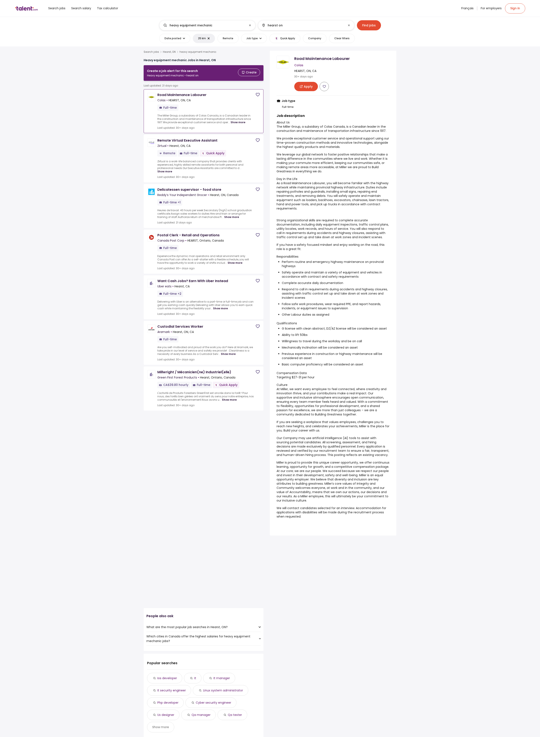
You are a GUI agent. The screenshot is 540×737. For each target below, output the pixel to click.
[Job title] (204, 25)
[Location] (303, 25)
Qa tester (235, 715)
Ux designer (165, 715)
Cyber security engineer (213, 702)
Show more (238, 122)
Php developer (167, 702)
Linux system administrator (223, 690)
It (195, 678)
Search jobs (151, 52)
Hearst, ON (169, 52)
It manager (221, 678)
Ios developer (167, 678)
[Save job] (258, 94)
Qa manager (201, 715)
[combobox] (207, 25)
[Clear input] (250, 25)
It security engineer (171, 690)
